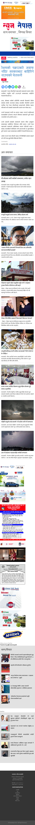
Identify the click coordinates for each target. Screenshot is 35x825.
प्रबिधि (17, 799)
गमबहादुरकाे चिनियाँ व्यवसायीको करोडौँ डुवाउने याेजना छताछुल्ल (22, 735)
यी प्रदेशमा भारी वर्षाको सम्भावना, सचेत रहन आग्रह (16, 180)
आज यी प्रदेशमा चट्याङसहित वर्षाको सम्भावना (14, 453)
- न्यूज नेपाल (4, 82)
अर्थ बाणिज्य (17, 793)
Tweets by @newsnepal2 (8, 645)
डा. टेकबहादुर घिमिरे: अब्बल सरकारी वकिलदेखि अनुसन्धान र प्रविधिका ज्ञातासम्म (21, 687)
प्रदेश (4, 79)
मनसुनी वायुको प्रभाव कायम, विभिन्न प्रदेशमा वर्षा (14, 215)
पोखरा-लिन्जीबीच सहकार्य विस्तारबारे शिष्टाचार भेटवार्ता (16, 318)
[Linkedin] (9, 86)
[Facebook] (2, 86)
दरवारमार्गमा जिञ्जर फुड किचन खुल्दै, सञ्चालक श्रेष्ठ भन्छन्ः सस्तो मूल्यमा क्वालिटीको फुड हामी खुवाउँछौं (22, 753)
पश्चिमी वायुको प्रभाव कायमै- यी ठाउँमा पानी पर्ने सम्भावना (17, 422)
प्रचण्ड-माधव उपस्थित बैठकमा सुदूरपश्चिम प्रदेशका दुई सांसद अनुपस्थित (16, 387)
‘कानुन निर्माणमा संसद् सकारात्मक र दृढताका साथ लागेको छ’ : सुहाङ (22, 676)
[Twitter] (6, 86)
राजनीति (17, 790)
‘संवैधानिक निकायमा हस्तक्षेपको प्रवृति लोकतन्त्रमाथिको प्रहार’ (20, 697)
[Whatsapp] (16, 86)
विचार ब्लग (17, 801)
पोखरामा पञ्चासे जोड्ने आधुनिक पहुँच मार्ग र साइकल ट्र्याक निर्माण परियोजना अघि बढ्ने (15, 284)
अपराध (17, 798)
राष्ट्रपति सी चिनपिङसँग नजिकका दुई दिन (21, 665)
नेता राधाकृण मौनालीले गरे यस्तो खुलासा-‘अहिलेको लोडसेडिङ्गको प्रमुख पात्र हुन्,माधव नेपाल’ (22, 718)
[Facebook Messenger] (12, 86)
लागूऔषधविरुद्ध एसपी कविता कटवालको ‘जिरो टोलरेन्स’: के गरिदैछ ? (17, 352)
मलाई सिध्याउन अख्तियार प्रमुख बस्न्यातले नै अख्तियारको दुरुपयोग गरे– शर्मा (22, 744)
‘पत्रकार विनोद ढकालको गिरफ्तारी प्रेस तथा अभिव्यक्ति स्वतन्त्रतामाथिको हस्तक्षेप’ (16, 248)
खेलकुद (17, 794)
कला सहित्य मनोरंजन (17, 796)
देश (17, 791)
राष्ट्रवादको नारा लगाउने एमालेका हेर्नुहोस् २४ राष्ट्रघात (22, 727)
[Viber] (19, 86)
